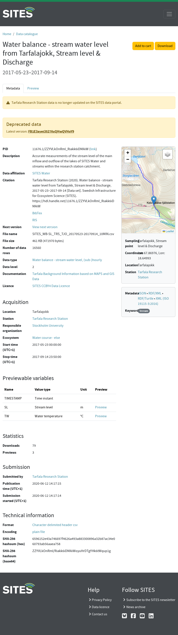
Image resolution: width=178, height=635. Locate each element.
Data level (10, 267)
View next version (45, 227)
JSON (142, 293)
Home (7, 34)
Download (165, 46)
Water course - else (46, 338)
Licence (8, 286)
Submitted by (13, 476)
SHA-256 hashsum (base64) (9, 556)
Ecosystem (11, 337)
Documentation (14, 273)
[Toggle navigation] (169, 14)
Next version (12, 227)
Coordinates (134, 253)
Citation (9, 180)
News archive (135, 607)
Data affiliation (14, 173)
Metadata (132, 293)
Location (9, 311)
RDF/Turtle (146, 298)
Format (8, 525)
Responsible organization (12, 328)
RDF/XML (155, 293)
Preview (33, 88)
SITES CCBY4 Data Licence (51, 286)
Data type (10, 260)
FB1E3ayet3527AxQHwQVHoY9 (51, 131)
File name (10, 234)
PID (5, 149)
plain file (38, 532)
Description (11, 156)
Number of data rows (14, 250)
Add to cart (143, 46)
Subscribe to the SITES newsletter (150, 600)
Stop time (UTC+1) (10, 359)
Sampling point (132, 243)
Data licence (100, 607)
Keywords (132, 310)
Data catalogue (27, 34)
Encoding (10, 531)
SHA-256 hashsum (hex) (14, 541)
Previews (9, 452)
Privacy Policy (102, 600)
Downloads (11, 445)
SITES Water (41, 173)
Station (8, 318)
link (93, 149)
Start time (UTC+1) (10, 347)
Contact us (99, 614)
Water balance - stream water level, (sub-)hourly (67, 260)
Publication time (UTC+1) (13, 486)
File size (8, 241)
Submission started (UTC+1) (14, 498)
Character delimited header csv (54, 525)
